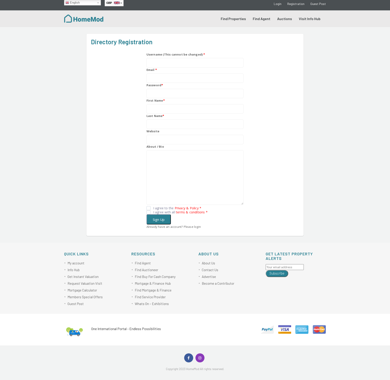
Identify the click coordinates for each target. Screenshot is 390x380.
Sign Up (159, 219)
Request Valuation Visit (84, 283)
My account (75, 263)
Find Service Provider (150, 297)
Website (152, 131)
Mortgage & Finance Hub (153, 283)
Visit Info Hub (309, 18)
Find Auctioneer (146, 270)
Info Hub (73, 270)
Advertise (209, 277)
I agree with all (180, 212)
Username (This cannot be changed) (175, 54)
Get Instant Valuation (83, 277)
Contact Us (210, 270)
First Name (155, 100)
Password (154, 85)
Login (277, 4)
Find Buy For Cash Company (155, 277)
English (74, 2)
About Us (208, 263)
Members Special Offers (85, 297)
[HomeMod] (84, 18)
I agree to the (177, 208)
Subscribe (276, 273)
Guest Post (318, 4)
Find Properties (233, 18)
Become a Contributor (218, 283)
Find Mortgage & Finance (153, 290)
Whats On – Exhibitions (152, 304)
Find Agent (261, 18)
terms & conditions (190, 212)
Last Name (155, 116)
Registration (295, 4)
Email (151, 70)
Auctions (284, 18)
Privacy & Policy (187, 208)
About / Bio (155, 147)
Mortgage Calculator (82, 290)
